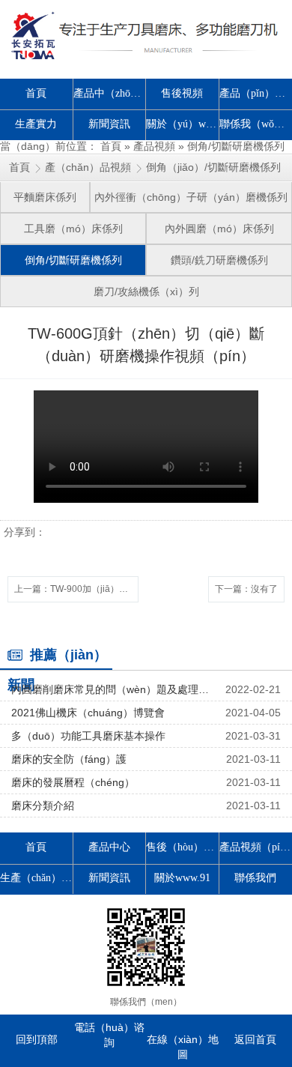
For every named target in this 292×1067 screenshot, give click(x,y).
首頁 (35, 93)
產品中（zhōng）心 (110, 93)
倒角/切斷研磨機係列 (236, 146)
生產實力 (36, 124)
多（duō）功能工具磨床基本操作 (88, 736)
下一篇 (246, 589)
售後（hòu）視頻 (182, 847)
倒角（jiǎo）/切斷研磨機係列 (213, 167)
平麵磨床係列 (44, 197)
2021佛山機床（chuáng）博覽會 (88, 713)
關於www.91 (182, 877)
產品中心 (109, 847)
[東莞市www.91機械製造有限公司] (146, 35)
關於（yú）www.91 (182, 124)
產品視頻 (154, 146)
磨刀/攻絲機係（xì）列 (146, 291)
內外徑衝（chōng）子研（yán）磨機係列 (191, 197)
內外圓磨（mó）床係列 (219, 229)
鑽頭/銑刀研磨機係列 (219, 260)
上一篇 (76, 589)
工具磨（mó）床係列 (73, 229)
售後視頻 (182, 93)
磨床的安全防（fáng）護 (69, 759)
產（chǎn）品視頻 (88, 167)
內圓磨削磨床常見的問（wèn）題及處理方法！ (112, 689)
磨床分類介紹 (42, 805)
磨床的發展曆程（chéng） (73, 782)
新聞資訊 (109, 124)
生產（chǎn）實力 (36, 877)
